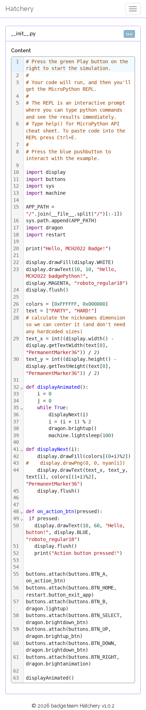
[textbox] (79, 370)
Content (21, 50)
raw (129, 33)
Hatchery (19, 8)
